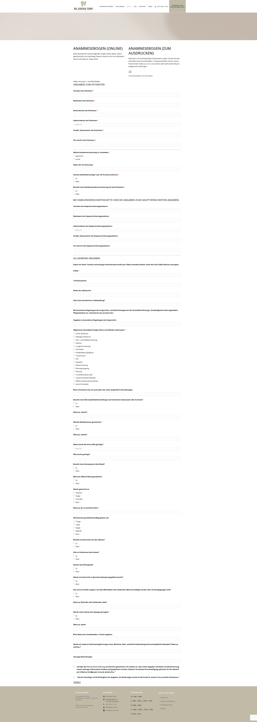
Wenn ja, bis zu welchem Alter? (85, 508)
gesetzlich (79, 156)
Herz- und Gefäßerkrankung (86, 340)
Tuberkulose (80, 356)
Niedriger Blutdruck (83, 337)
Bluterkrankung (82, 365)
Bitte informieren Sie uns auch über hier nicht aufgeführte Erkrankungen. (103, 390)
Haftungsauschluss (166, 705)
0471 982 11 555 (162, 6)
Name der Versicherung (83, 165)
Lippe (78, 525)
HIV (77, 359)
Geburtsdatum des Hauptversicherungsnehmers (92, 226)
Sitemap (163, 708)
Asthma (78, 343)
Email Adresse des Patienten (85, 110)
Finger (78, 496)
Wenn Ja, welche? (80, 435)
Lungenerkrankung (83, 346)
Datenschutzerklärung (96, 667)
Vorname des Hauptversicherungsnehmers (90, 206)
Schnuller (79, 499)
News (150, 6)
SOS (135, 6)
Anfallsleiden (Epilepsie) (84, 352)
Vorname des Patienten (83, 91)
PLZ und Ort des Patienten (84, 140)
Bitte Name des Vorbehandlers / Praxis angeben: (92, 634)
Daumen (79, 493)
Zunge (78, 521)
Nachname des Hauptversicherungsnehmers (91, 216)
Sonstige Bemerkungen (82, 657)
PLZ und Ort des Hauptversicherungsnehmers (91, 246)
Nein (77, 181)
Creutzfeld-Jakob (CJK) (84, 375)
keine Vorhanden (82, 384)
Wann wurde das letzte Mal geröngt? (88, 444)
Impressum (164, 697)
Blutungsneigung (82, 368)
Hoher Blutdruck (82, 333)
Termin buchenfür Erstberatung (177, 6)
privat (78, 159)
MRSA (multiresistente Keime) (87, 381)
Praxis (129, 6)
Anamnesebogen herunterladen (140, 76)
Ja (76, 178)
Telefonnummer (80, 281)
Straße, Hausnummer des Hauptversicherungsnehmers (95, 236)
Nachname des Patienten (84, 101)
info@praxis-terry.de (145, 64)
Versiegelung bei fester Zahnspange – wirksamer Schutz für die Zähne (86, 698)
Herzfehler (80, 349)
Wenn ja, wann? (79, 624)
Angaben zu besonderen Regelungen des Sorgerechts (94, 320)
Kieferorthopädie (106, 6)
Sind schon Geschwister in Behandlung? (89, 300)
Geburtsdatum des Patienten (85, 120)
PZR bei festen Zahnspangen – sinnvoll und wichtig (84, 706)
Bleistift (79, 531)
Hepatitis (79, 362)
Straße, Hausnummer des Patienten (88, 130)
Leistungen (120, 6)
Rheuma (79, 371)
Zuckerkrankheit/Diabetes (86, 378)
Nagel (78, 528)
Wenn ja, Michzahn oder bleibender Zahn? (90, 602)
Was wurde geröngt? (81, 454)
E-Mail (76, 271)
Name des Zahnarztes (82, 290)
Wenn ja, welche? (80, 412)
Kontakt (142, 6)
